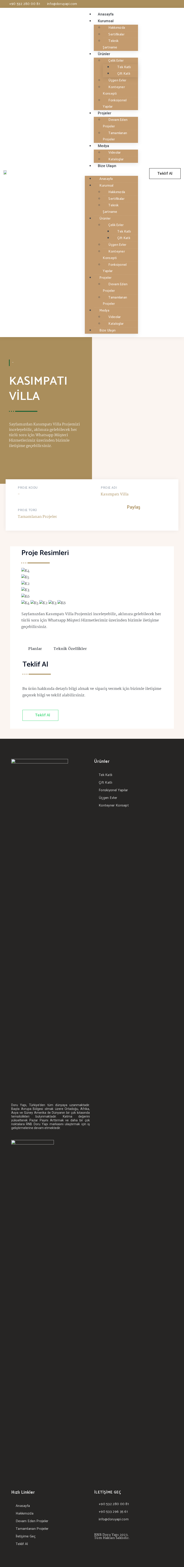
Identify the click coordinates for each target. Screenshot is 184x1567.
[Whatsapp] (175, 4)
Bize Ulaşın (107, 166)
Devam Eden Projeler (115, 123)
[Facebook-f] (161, 4)
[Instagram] (168, 4)
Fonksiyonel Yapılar (115, 104)
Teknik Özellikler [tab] (70, 649)
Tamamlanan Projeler (115, 136)
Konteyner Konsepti (114, 90)
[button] (165, 173)
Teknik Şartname (110, 44)
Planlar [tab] (35, 649)
